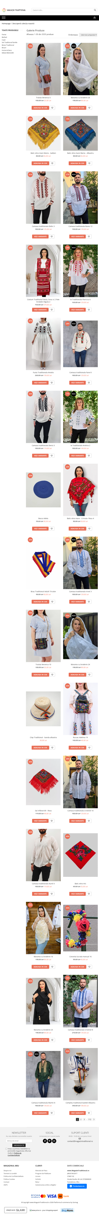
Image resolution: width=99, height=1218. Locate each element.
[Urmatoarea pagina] (93, 1119)
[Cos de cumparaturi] (94, 17)
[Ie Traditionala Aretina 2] (80, 417)
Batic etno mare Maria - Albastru (80, 153)
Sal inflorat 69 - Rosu (43, 810)
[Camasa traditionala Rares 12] (80, 197)
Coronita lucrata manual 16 (80, 956)
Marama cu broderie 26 (80, 97)
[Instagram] (54, 1141)
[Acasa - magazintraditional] (14, 10)
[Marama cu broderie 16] (43, 928)
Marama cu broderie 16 (43, 956)
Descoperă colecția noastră (23, 23)
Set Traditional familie (9, 42)
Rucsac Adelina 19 (80, 737)
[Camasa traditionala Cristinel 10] (80, 782)
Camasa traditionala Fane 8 (80, 372)
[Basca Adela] (43, 489)
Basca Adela (43, 518)
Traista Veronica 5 (43, 97)
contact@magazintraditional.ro (80, 1141)
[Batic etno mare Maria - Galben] (43, 133)
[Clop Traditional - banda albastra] (43, 708)
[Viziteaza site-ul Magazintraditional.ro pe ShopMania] (67, 1210)
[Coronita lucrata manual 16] (80, 928)
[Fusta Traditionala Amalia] (43, 344)
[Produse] (4, 18)
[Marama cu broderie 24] (80, 636)
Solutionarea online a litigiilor (45, 1185)
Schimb (38, 1179)
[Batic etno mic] (80, 855)
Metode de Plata (41, 1170)
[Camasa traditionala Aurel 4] (43, 855)
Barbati (4, 37)
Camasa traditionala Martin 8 (43, 1103)
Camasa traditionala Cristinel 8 (80, 1030)
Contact (6, 1182)
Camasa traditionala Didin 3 (43, 226)
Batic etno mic (80, 883)
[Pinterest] (49, 1141)
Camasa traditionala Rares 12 (80, 226)
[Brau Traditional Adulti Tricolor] (43, 563)
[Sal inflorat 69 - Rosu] (43, 782)
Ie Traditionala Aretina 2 (80, 445)
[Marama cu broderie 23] (43, 1001)
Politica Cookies (9, 1179)
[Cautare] (95, 10)
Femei (4, 34)
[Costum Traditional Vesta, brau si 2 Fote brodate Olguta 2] (43, 271)
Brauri (4, 48)
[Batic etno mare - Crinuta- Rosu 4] (80, 490)
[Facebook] (45, 1141)
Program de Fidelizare (43, 1173)
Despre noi (7, 1170)
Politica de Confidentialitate (14, 1154)
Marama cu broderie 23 (43, 1030)
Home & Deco (7, 50)
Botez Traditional (8, 45)
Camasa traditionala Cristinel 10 (80, 810)
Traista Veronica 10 (43, 664)
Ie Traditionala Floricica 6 (80, 299)
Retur (37, 1182)
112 (89, 1119)
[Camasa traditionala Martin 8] (43, 1074)
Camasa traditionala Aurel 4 (43, 883)
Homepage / (7, 23)
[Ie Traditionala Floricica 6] (80, 271)
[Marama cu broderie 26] (80, 69)
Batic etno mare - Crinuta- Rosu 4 (80, 518)
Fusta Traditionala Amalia (43, 372)
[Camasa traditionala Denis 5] (43, 417)
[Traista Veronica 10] (43, 636)
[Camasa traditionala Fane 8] (80, 344)
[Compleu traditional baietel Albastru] (80, 1074)
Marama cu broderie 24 (80, 664)
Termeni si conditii (10, 1173)
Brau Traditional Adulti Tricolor (43, 591)
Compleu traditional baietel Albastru (80, 1103)
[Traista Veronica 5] (43, 69)
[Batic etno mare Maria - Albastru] (80, 133)
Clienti (38, 1165)
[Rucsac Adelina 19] (80, 709)
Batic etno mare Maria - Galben (43, 153)
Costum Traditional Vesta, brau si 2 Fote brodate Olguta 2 (43, 300)
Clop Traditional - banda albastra (43, 737)
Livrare (37, 1176)
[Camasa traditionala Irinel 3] (80, 563)
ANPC (6, 1185)
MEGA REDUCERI (8, 53)
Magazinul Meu (11, 1165)
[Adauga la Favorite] (52, 108)
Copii (3, 40)
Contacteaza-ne (78, 1186)
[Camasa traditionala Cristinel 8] (80, 1001)
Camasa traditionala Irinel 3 (80, 591)
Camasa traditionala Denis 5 (43, 445)
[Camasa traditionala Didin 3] (43, 197)
